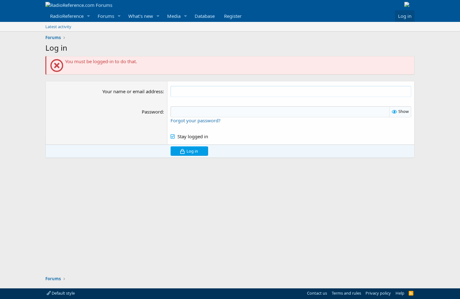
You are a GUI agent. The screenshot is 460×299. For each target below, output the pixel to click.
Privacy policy (378, 293)
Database (205, 16)
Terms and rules (346, 293)
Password (152, 112)
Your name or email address (132, 91)
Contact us (317, 293)
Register (233, 16)
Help (400, 293)
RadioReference (67, 16)
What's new (140, 16)
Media (174, 16)
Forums (106, 16)
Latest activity (58, 26)
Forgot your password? (196, 120)
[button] (88, 16)
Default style (63, 293)
